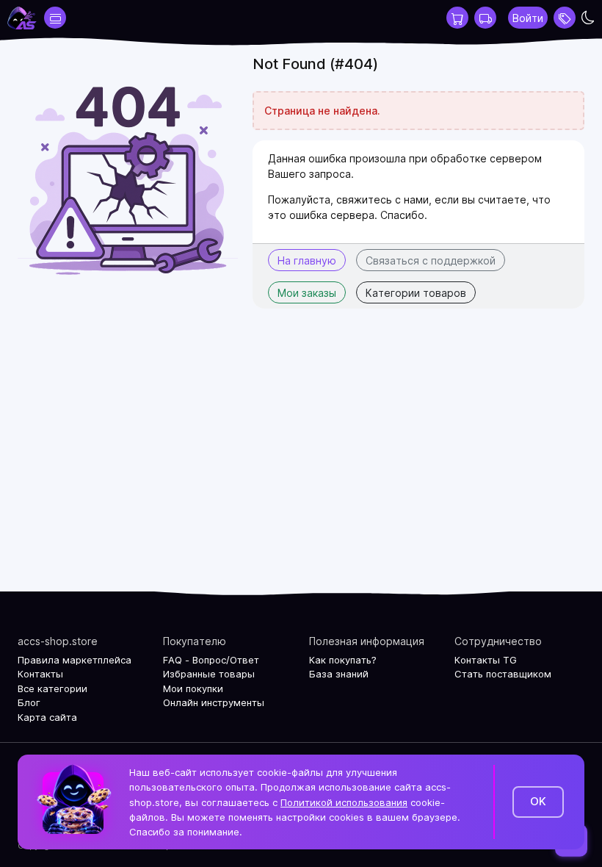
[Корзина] (457, 18)
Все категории (52, 688)
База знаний (339, 674)
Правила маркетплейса (74, 660)
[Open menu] (565, 18)
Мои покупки (193, 688)
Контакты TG (485, 660)
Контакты (40, 674)
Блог (29, 702)
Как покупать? (343, 660)
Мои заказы (307, 293)
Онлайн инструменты (213, 702)
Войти (527, 18)
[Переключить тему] (588, 17)
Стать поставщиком (502, 674)
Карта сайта (47, 717)
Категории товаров (416, 293)
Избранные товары (209, 674)
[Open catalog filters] (55, 18)
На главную (307, 260)
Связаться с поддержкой (431, 260)
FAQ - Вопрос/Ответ (211, 660)
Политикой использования (343, 802)
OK (538, 801)
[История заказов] (485, 18)
